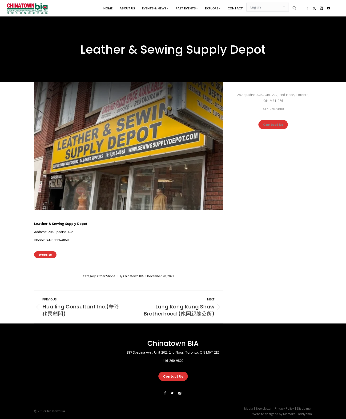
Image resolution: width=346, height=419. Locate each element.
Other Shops (106, 276)
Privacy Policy (284, 408)
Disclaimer (304, 408)
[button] (294, 8)
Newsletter (264, 408)
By (131, 276)
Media (248, 408)
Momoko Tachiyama (297, 414)
